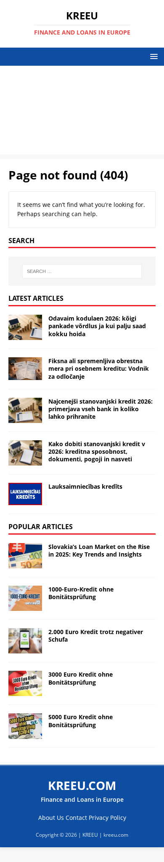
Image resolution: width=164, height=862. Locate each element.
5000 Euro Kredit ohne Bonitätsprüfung (80, 720)
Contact (76, 818)
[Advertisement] (82, 112)
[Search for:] (82, 271)
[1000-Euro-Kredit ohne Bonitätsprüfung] (25, 598)
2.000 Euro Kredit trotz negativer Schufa (95, 635)
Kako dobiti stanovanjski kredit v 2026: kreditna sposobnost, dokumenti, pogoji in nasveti (96, 451)
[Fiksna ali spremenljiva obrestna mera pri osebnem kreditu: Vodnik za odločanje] (25, 368)
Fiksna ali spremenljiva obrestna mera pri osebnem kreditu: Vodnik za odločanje (98, 368)
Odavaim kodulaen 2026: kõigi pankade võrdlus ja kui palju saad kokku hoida (97, 325)
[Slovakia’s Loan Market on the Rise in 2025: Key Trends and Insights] (25, 555)
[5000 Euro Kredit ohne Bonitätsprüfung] (25, 726)
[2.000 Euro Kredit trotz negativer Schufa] (25, 640)
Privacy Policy (107, 818)
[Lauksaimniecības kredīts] (25, 494)
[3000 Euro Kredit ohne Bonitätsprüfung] (25, 683)
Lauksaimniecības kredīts (85, 486)
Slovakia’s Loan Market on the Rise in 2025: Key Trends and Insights (99, 550)
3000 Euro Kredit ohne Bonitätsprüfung (80, 678)
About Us (51, 818)
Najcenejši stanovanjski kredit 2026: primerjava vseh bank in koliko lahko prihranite (100, 408)
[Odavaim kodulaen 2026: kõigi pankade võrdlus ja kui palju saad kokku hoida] (25, 327)
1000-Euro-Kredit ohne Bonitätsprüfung (81, 593)
